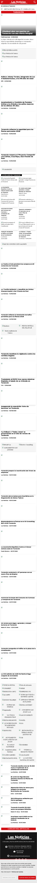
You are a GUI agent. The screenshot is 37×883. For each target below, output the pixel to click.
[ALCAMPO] (6, 694)
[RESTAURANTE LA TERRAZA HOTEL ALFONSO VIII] (27, 732)
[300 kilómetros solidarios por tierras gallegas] (5, 800)
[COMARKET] (6, 688)
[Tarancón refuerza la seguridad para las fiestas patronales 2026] (18, 120)
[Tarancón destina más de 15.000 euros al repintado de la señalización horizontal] (5, 768)
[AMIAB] (22, 688)
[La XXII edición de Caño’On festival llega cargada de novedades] (18, 665)
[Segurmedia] (6, 710)
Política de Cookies (29, 841)
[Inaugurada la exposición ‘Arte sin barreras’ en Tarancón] (18, 397)
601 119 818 (20, 852)
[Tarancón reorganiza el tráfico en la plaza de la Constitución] (9, 226)
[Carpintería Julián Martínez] (10, 751)
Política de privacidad (16, 841)
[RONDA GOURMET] (25, 705)
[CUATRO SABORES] (8, 755)
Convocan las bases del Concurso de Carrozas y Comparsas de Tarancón (7, 212)
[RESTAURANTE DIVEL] (9, 758)
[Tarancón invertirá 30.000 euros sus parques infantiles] (5, 809)
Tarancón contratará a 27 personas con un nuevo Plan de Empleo (25, 212)
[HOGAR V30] (6, 444)
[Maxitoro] (5, 326)
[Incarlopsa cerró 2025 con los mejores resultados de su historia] (5, 819)
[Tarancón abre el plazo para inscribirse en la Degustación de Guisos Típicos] (18, 487)
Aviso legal (6, 841)
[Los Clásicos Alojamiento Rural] (10, 716)
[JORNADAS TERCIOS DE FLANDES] (27, 700)
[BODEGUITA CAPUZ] (9, 691)
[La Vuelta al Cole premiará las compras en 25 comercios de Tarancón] (18, 255)
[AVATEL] (22, 720)
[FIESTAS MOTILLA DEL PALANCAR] (27, 326)
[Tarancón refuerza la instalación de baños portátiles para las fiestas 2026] (18, 305)
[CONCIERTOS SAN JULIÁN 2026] (27, 711)
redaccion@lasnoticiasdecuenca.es (20, 856)
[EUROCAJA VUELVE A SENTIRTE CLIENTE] (27, 695)
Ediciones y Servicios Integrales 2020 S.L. (20, 846)
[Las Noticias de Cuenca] (10, 53)
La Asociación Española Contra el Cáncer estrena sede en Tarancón (7, 190)
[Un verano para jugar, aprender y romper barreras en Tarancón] (27, 181)
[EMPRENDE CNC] (25, 691)
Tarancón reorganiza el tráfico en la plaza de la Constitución (7, 233)
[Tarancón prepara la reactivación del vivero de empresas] (18, 461)
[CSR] (21, 737)
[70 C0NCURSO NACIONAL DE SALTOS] (27, 759)
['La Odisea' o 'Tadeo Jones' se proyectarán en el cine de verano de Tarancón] (27, 226)
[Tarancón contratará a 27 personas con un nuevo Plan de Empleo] (27, 203)
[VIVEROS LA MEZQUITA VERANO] (27, 751)
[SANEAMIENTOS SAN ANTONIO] (10, 448)
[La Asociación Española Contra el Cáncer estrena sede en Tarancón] (9, 181)
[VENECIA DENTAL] (8, 685)
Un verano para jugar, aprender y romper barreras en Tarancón (25, 190)
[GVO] (21, 723)
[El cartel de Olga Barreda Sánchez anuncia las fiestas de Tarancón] (5, 779)
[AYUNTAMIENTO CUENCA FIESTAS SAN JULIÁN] (10, 739)
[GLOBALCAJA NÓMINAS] (10, 706)
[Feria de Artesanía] (25, 685)
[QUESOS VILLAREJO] (9, 700)
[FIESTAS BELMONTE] (9, 720)
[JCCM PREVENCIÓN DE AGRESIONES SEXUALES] (10, 725)
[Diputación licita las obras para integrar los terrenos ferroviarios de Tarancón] (5, 790)
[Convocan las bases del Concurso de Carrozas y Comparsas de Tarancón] (9, 203)
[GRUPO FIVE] (6, 730)
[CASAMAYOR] (7, 169)
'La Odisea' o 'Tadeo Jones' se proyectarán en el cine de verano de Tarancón (25, 234)
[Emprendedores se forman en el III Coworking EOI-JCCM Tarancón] (18, 512)
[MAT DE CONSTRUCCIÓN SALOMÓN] (14, 244)
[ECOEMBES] (23, 745)
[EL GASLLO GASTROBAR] (10, 745)
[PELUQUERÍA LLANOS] (9, 50)
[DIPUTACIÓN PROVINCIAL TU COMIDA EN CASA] (18, 9)
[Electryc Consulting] (26, 444)
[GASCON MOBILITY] (26, 715)
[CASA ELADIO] (24, 755)
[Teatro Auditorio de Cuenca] (10, 332)
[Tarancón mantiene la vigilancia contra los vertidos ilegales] (18, 344)
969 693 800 (20, 851)
